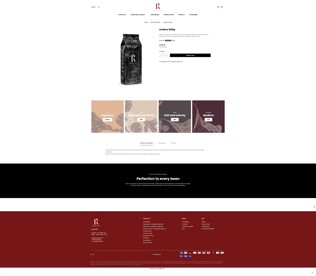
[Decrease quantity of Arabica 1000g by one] (160, 55)
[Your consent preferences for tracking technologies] (314, 207)
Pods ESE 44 (122, 15)
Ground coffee (169, 15)
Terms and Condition (208, 229)
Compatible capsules (138, 15)
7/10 (208, 120)
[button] (221, 7)
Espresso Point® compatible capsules (154, 229)
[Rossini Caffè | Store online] (158, 7)
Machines (146, 238)
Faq (183, 229)
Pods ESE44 (146, 222)
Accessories (193, 15)
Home (146, 22)
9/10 (141, 120)
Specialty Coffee (148, 235)
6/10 (174, 120)
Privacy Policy (206, 224)
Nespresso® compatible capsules (153, 224)
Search (204, 222)
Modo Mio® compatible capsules (153, 226)
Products (185, 224)
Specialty (181, 15)
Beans (107, 120)
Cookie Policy (206, 226)
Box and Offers (155, 22)
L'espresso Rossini (187, 226)
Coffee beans (154, 15)
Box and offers (147, 242)
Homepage (185, 222)
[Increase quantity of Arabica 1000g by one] (166, 55)
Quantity (161, 51)
